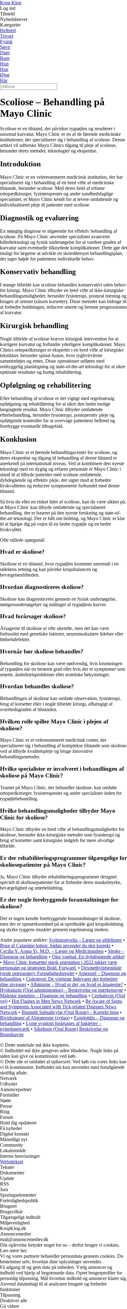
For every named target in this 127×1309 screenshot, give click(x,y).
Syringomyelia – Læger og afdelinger (85, 940)
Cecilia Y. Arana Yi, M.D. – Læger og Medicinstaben (52, 951)
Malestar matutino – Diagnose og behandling (43, 995)
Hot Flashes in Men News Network (46, 1001)
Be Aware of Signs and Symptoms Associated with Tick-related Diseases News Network (61, 1006)
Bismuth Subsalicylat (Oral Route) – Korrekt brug (70, 1012)
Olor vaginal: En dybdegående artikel (88, 956)
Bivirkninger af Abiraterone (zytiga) (35, 1017)
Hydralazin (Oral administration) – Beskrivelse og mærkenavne (61, 990)
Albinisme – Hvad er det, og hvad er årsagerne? (76, 984)
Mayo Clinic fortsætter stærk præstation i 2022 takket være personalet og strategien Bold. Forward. (58, 965)
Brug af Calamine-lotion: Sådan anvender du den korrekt (55, 945)
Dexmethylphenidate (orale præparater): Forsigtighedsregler (60, 970)
